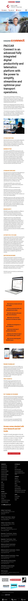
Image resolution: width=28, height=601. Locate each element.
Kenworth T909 (4, 478)
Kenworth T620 (4, 472)
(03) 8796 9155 (6, 563)
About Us (16, 478)
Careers (16, 485)
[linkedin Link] (6, 504)
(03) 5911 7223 (6, 573)
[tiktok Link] (10, 504)
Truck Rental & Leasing (5, 500)
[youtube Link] (4, 504)
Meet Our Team (17, 481)
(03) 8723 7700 (6, 546)
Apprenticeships (18, 488)
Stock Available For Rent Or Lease (20, 473)
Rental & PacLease (4, 502)
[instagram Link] (8, 504)
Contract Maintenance (19, 471)
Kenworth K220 (4, 466)
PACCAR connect (18, 469)
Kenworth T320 (4, 467)
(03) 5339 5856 (6, 568)
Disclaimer (17, 498)
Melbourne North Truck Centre (20, 490)
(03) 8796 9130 (6, 519)
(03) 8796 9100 (6, 512)
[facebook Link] (2, 504)
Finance (2, 498)
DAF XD (2, 485)
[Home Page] (14, 2)
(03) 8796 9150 (6, 525)
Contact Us (17, 480)
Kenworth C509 (4, 479)
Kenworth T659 (4, 476)
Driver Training (17, 486)
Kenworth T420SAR (4, 471)
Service (16, 466)
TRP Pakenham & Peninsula (20, 492)
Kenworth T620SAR (4, 474)
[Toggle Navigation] (26, 10)
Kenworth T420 (4, 469)
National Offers (4, 493)
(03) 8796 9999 (6, 530)
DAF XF (2, 487)
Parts (16, 467)
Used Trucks (3, 496)
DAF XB (2, 484)
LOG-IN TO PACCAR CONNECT (14, 453)
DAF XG (2, 489)
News (16, 483)
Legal (16, 499)
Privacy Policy (17, 496)
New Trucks (3, 495)
